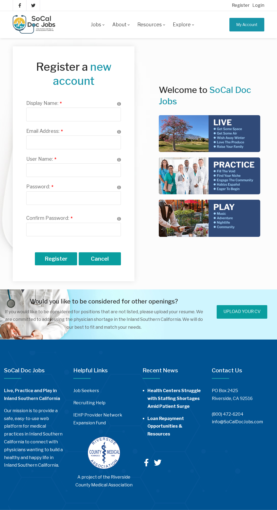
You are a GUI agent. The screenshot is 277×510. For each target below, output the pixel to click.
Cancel (100, 259)
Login (258, 5)
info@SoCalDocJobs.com (237, 421)
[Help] (119, 104)
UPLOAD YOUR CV (241, 311)
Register (241, 5)
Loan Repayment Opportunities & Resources (165, 426)
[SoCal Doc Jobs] (34, 24)
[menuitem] (97, 25)
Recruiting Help (89, 402)
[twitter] (157, 464)
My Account (247, 24)
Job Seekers (86, 390)
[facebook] (147, 464)
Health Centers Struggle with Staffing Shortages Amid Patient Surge (174, 398)
